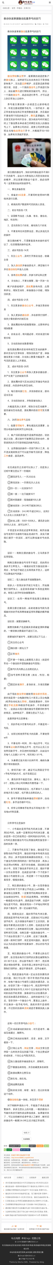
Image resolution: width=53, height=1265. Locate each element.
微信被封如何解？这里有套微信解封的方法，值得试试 (14, 1229)
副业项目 (18, 1245)
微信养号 (21, 419)
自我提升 (25, 1146)
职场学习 (32, 1146)
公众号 (18, 256)
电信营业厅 (19, 130)
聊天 (17, 654)
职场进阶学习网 (15, 1146)
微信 (23, 31)
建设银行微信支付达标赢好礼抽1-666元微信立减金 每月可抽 (28, 1208)
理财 (41, 1099)
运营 (21, 76)
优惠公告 (36, 1238)
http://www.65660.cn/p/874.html (22, 1158)
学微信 (19, 8)
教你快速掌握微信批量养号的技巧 (22, 18)
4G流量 (22, 195)
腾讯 (17, 91)
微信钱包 (12, 269)
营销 (24, 701)
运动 (13, 747)
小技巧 (30, 1023)
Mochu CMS (23, 1262)
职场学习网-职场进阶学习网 (26, 2)
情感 (31, 1245)
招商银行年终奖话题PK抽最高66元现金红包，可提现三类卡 (39, 1229)
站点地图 (15, 1238)
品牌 (24, 83)
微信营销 (12, 76)
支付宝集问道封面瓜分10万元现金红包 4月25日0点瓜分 (26, 1183)
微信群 (19, 265)
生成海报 (26, 1139)
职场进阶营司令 (28, 24)
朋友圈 (19, 275)
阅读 (26, 1048)
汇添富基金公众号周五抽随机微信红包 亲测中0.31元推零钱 (28, 1201)
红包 (24, 391)
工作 (6, 455)
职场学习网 (26, 1242)
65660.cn (34, 1242)
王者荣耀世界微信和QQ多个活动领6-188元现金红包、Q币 (28, 1204)
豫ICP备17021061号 (26, 1259)
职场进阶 (40, 1146)
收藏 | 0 (26, 1133)
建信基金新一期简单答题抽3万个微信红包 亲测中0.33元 (27, 1186)
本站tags (25, 1238)
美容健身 (37, 1245)
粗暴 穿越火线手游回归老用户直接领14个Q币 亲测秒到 (26, 1215)
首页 (13, 8)
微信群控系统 (40, 694)
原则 (26, 1008)
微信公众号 (27, 305)
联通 (23, 897)
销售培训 (25, 1245)
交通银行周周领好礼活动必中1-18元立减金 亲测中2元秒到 (27, 1190)
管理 (40, 410)
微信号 (32, 87)
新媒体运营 (9, 1245)
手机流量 (13, 705)
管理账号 (19, 425)
